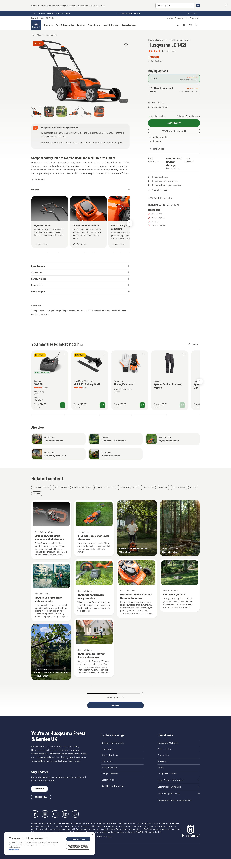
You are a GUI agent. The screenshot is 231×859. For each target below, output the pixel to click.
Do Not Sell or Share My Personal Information (78, 846)
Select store (194, 18)
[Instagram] (45, 814)
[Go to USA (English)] (198, 5)
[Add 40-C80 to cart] (62, 405)
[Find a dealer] (184, 25)
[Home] (36, 25)
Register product (181, 18)
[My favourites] (190, 25)
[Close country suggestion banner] (227, 5)
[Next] (129, 223)
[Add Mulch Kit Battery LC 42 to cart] (102, 405)
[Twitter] (75, 814)
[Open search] (178, 25)
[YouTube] (55, 814)
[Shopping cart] (197, 25)
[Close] (93, 835)
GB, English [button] (50, 18)
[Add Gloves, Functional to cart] (142, 405)
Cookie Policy (14, 849)
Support (170, 18)
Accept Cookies (78, 839)
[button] (48, 25)
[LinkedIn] (65, 814)
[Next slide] (200, 381)
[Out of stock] (182, 405)
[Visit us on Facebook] (34, 814)
